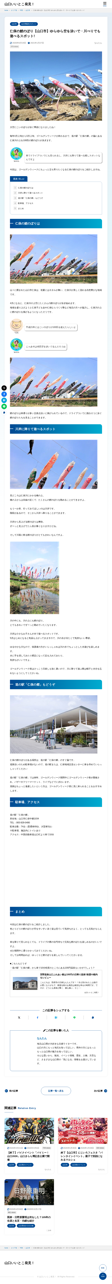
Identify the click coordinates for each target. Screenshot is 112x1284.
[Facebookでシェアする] (37, 1017)
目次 (18, 179)
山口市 (14, 24)
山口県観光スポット (28, 24)
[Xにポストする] (19, 1017)
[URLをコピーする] (93, 1017)
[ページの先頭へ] (103, 1276)
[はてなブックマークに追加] (56, 1017)
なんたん (42, 1038)
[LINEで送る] (74, 1017)
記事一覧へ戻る (56, 1091)
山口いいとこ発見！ (20, 4)
